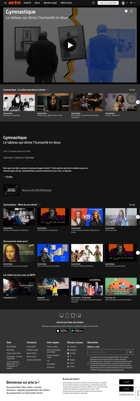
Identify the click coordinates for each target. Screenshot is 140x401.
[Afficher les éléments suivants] (138, 102)
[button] (93, 2)
